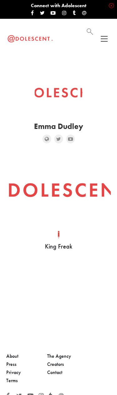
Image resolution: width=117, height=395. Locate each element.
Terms (12, 380)
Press (11, 364)
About (12, 356)
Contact (54, 372)
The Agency (59, 356)
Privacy (13, 372)
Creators (55, 364)
